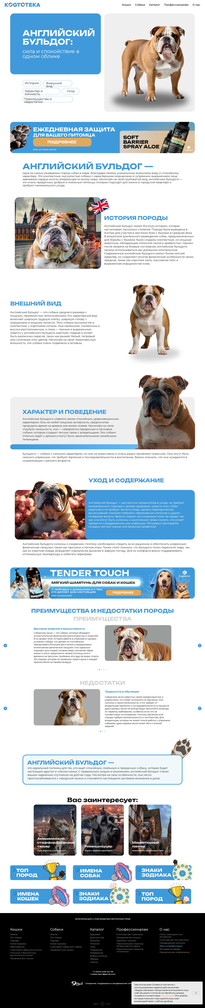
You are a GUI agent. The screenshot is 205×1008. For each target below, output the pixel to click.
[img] (38, 871)
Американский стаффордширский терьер (56, 842)
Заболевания (17, 946)
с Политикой (167, 996)
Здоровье (95, 934)
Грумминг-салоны (126, 940)
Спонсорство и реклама (129, 934)
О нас (196, 4)
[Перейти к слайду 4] (105, 669)
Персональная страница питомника (129, 950)
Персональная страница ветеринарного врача (129, 944)
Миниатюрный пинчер (145, 844)
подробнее (123, 592)
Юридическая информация (175, 952)
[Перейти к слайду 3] (103, 669)
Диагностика (97, 937)
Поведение (96, 950)
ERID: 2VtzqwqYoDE (61, 596)
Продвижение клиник (128, 937)
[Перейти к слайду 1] (99, 669)
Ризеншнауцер (98, 846)
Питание (95, 943)
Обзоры (94, 959)
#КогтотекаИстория (171, 946)
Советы (94, 962)
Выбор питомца (98, 956)
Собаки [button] (140, 4)
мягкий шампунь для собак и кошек (93, 583)
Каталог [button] (154, 4)
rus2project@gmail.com (102, 974)
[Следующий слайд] (199, 645)
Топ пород (15, 937)
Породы (14, 940)
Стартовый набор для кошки (26, 950)
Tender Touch (89, 573)
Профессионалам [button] (176, 4)
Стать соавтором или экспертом (171, 935)
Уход (92, 946)
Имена (13, 934)
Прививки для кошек (21, 958)
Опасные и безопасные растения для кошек (23, 954)
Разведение (96, 953)
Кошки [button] (126, 4)
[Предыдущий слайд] (5, 645)
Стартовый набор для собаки (66, 946)
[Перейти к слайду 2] (101, 669)
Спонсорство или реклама (174, 940)
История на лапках (170, 949)
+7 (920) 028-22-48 (103, 972)
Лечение (95, 940)
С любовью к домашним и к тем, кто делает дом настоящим (76, 591)
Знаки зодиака (18, 943)
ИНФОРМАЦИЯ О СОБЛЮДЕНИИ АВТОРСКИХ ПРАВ (102, 919)
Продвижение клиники (172, 943)
